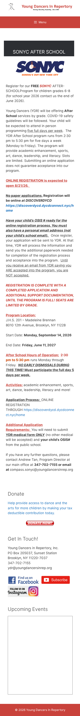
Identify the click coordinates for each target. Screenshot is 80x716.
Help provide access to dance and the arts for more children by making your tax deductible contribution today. (40, 508)
